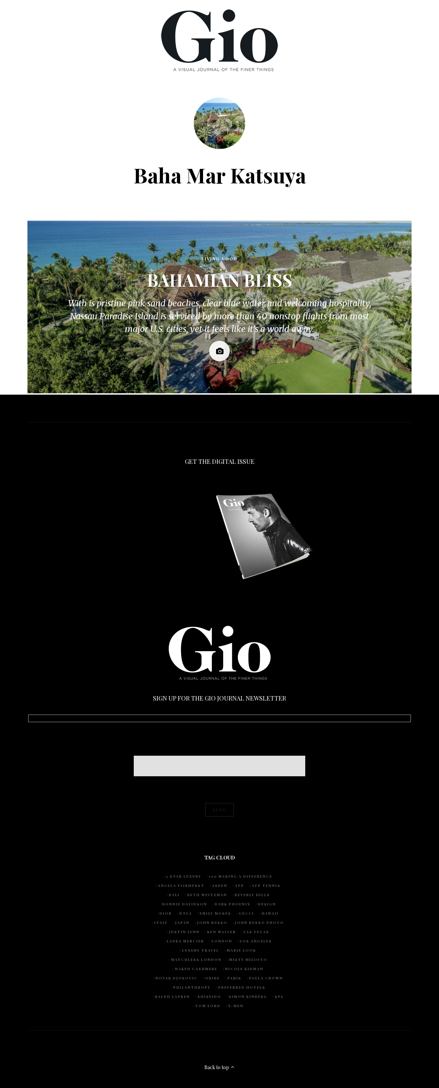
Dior (165, 913)
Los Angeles (256, 941)
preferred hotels (241, 987)
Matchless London (196, 959)
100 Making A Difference (240, 876)
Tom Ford (208, 1005)
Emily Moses (215, 913)
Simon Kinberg (248, 996)
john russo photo (259, 922)
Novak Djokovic (176, 978)
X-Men (236, 1005)
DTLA (185, 913)
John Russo (212, 922)
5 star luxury (183, 876)
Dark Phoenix (232, 904)
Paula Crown (266, 978)
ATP (239, 885)
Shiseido (209, 996)
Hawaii (270, 913)
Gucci (246, 913)
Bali (174, 894)
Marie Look (241, 950)
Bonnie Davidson (184, 904)
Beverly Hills (252, 894)
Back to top (217, 1067)
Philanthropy (192, 987)
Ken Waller (221, 931)
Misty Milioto (248, 959)
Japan (182, 922)
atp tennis (266, 885)
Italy (161, 922)
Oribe (212, 978)
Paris (234, 978)
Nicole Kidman (244, 968)
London (222, 941)
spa (279, 996)
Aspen (219, 885)
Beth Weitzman (207, 894)
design (267, 904)
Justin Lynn (184, 931)
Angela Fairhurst (181, 885)
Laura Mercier (185, 941)
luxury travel (200, 950)
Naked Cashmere (196, 968)
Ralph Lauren (172, 996)
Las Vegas (256, 931)
